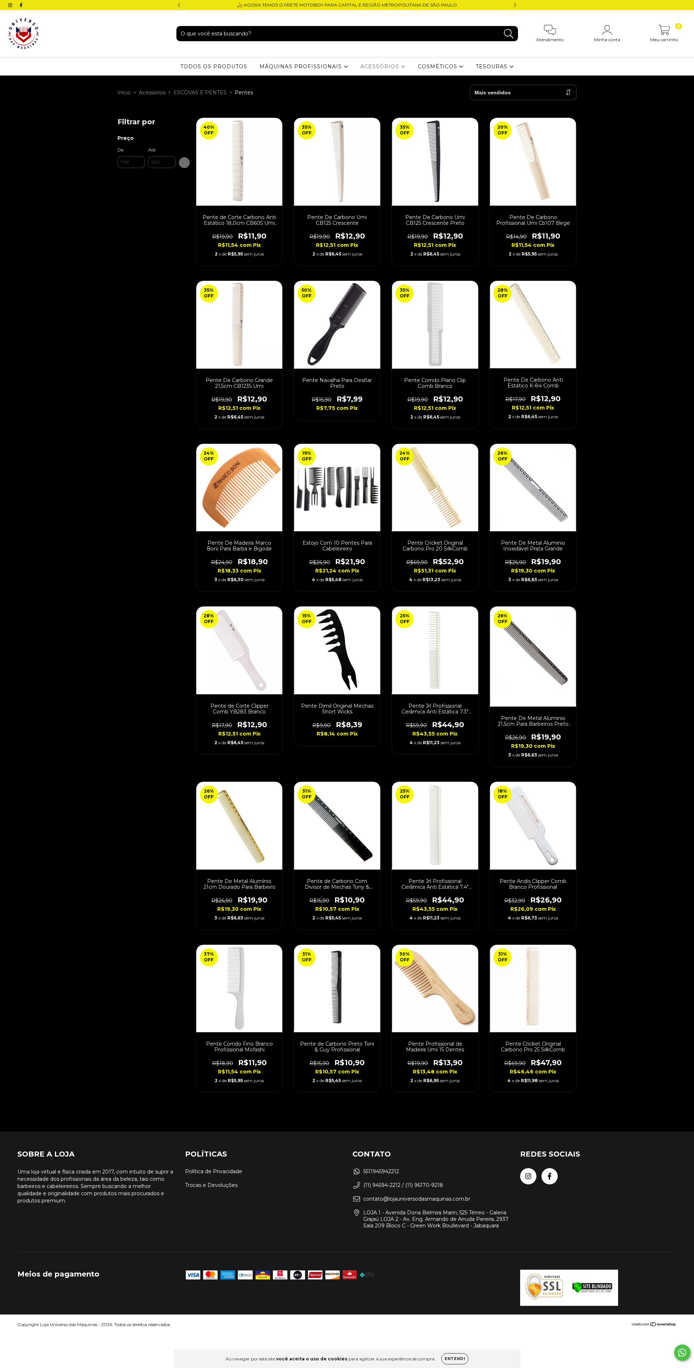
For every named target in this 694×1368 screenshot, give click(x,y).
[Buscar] (508, 33)
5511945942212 (381, 1171)
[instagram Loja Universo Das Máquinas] (10, 5)
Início (124, 92)
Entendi (455, 1358)
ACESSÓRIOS (380, 66)
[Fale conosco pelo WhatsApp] (682, 1353)
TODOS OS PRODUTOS (213, 66)
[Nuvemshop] (654, 1325)
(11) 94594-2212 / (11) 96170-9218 (403, 1185)
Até (151, 150)
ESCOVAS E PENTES (200, 92)
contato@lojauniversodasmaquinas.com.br (416, 1199)
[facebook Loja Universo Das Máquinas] (21, 5)
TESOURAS (492, 66)
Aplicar (184, 162)
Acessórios (152, 92)
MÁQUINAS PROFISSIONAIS (302, 66)
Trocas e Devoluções (211, 1185)
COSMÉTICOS (438, 66)
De (120, 150)
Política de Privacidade (213, 1171)
